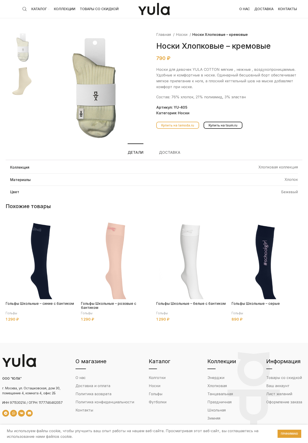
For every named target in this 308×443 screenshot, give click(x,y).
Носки (182, 34)
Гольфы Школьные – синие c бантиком (40, 303)
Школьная (216, 410)
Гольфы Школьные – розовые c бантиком (108, 305)
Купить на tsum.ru (223, 125)
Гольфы (11, 313)
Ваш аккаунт (278, 385)
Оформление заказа (284, 402)
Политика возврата (93, 394)
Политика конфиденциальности (105, 402)
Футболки (157, 402)
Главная (164, 34)
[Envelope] (29, 413)
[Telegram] (5, 413)
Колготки (157, 377)
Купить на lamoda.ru (177, 125)
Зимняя (213, 418)
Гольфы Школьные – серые (256, 303)
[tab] (135, 152)
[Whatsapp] (13, 413)
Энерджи (215, 377)
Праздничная (219, 402)
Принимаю (289, 433)
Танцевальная (220, 394)
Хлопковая (217, 385)
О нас (81, 377)
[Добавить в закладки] (73, 228)
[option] (23, 47)
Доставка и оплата (93, 385)
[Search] (24, 9)
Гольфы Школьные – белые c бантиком (191, 303)
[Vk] (21, 413)
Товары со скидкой (284, 377)
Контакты (84, 410)
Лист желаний (279, 394)
